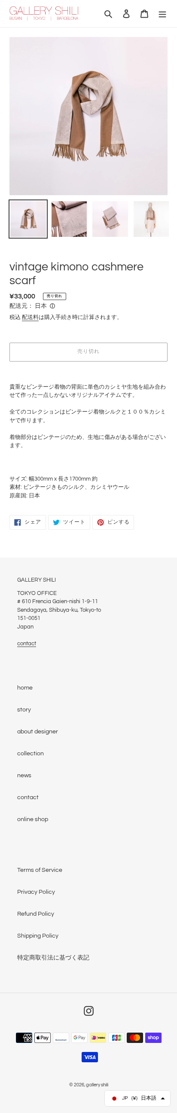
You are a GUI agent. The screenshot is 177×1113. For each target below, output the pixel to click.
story (24, 710)
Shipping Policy (37, 936)
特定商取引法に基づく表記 (53, 958)
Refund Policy (35, 914)
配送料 (30, 317)
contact (26, 644)
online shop (32, 819)
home (25, 688)
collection (30, 754)
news (24, 776)
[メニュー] (162, 13)
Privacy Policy (36, 892)
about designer (37, 732)
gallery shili (97, 1084)
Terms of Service (39, 870)
